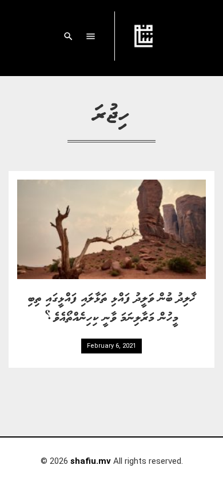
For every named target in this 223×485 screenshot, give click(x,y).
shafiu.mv (90, 461)
